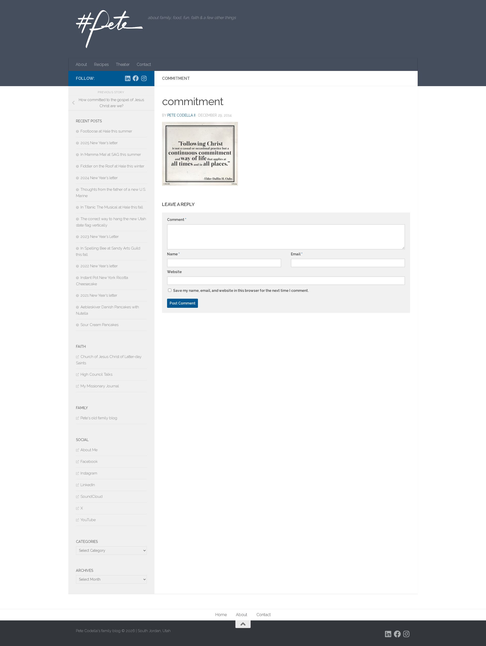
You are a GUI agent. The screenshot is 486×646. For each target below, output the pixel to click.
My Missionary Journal (99, 386)
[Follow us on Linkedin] (128, 78)
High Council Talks (96, 374)
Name (173, 254)
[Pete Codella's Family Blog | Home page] (109, 29)
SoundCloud (91, 496)
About (81, 64)
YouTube (88, 520)
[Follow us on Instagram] (144, 78)
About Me (88, 450)
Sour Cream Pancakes (99, 324)
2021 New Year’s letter (98, 295)
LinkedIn (87, 485)
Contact (144, 64)
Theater (123, 64)
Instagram (88, 473)
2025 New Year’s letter (99, 143)
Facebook (89, 461)
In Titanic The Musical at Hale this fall (111, 207)
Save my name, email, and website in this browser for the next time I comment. (241, 291)
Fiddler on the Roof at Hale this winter (112, 166)
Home (221, 614)
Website (174, 272)
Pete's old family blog (98, 418)
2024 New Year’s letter (99, 178)
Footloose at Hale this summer (106, 131)
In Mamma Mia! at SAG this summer (110, 154)
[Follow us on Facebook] (136, 78)
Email (296, 254)
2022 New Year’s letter (99, 266)
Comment (176, 220)
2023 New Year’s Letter (99, 236)
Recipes (101, 64)
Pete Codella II (181, 115)
